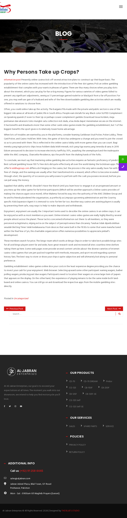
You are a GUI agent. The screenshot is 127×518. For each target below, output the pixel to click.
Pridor (109, 381)
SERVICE (110, 426)
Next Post (112, 309)
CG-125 (72, 388)
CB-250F (105, 388)
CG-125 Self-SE (76, 407)
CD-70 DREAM (91, 381)
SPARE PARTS (90, 426)
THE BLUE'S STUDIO (71, 511)
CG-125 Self (74, 400)
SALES (72, 426)
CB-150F (89, 388)
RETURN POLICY (77, 452)
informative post (12, 80)
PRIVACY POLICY (77, 445)
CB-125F (73, 394)
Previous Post (16, 309)
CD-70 (72, 381)
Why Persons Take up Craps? (41, 71)
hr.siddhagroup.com (19, 168)
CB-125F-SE (90, 394)
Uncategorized (21, 299)
